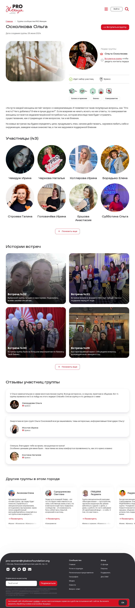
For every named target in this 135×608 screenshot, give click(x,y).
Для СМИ (104, 577)
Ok (122, 603)
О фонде (104, 564)
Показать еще (69, 231)
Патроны (104, 569)
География (73, 577)
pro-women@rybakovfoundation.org (28, 561)
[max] (19, 569)
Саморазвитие (111, 98)
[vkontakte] (8, 569)
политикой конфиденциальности (17, 593)
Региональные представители (81, 573)
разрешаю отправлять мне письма (45, 593)
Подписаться (48, 583)
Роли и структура (76, 569)
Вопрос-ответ (74, 589)
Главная (72, 564)
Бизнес (96, 98)
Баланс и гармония (79, 98)
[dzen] (24, 569)
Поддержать (105, 573)
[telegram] (14, 569)
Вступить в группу (116, 27)
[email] (30, 569)
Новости (72, 585)
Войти (116, 9)
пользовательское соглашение (29, 591)
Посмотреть (17, 519)
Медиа (72, 581)
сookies (36, 601)
